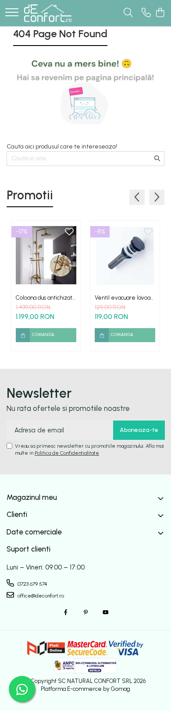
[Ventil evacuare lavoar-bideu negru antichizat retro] (125, 255)
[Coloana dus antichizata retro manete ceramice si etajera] (46, 255)
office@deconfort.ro (40, 596)
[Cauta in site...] (128, 13)
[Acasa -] (47, 13)
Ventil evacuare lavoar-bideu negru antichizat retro (125, 297)
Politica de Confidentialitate (67, 453)
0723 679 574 (31, 584)
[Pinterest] (85, 612)
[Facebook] (66, 612)
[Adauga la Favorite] (69, 232)
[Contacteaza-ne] (146, 13)
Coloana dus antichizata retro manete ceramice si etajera (45, 297)
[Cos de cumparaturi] (159, 13)
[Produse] (12, 13)
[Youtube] (105, 612)
